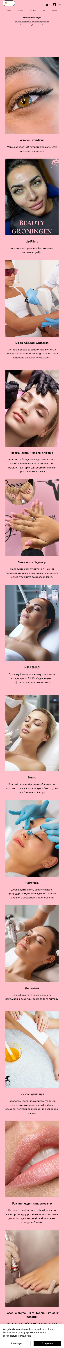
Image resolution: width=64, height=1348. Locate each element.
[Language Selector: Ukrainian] (9, 3)
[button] (47, 4)
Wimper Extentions (32, 140)
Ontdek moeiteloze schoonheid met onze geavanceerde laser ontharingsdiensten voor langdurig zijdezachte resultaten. (32, 353)
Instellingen (16, 1343)
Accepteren (47, 1343)
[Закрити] (59, 1329)
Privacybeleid (24, 1335)
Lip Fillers (32, 241)
